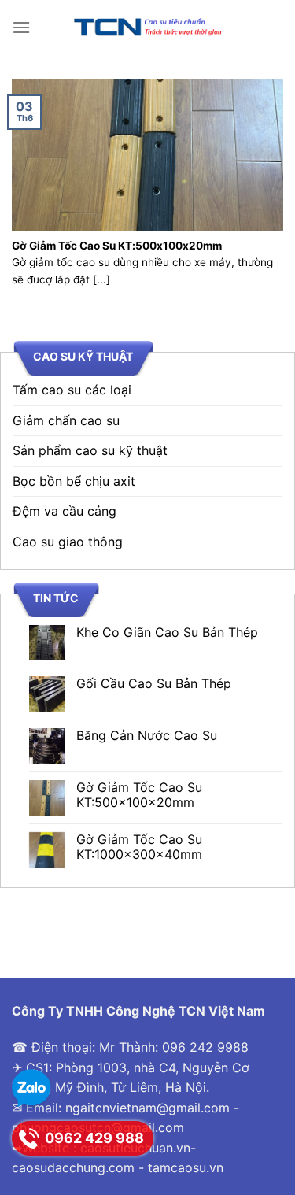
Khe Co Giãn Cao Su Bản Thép (167, 632)
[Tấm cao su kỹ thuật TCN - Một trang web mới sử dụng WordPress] (148, 27)
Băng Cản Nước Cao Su (146, 735)
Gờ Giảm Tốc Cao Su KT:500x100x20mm (139, 795)
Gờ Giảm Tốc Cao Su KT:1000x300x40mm (139, 847)
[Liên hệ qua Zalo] (31, 1088)
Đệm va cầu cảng (64, 511)
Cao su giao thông (68, 541)
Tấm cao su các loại (72, 390)
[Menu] (21, 27)
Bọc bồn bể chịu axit (74, 481)
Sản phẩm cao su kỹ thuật (90, 450)
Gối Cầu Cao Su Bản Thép (153, 683)
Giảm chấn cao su (66, 420)
